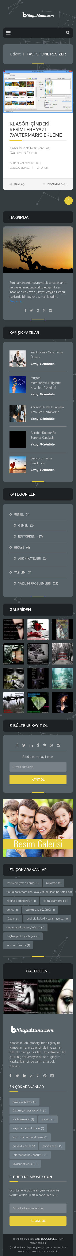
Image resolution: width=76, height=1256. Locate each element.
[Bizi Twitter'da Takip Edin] (24, 745)
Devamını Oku (57, 184)
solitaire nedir (23, 1119)
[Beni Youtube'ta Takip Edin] (44, 310)
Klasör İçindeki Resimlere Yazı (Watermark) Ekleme (36, 129)
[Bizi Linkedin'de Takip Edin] (31, 745)
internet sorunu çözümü (30, 1155)
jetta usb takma (24, 1101)
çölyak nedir (52, 1146)
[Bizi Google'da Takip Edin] (38, 745)
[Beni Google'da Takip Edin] (38, 310)
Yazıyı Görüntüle (43, 364)
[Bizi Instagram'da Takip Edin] (58, 745)
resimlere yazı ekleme (22, 883)
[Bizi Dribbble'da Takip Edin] (51, 745)
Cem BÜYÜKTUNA (46, 1238)
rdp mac (53, 883)
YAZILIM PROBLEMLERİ (38, 583)
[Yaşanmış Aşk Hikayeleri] (38, 13)
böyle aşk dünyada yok (23, 936)
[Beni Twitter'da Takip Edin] (31, 310)
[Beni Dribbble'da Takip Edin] (44, 1076)
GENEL (21, 514)
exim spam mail (55, 901)
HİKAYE (22, 547)
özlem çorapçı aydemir (29, 1110)
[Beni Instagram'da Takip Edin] (50, 310)
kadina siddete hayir (21, 901)
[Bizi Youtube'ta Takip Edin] (44, 745)
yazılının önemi (18, 945)
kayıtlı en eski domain (28, 1128)
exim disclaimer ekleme (30, 1137)
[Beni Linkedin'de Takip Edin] (24, 1076)
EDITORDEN (30, 536)
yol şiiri (48, 1119)
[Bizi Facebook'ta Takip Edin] (17, 745)
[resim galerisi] (38, 828)
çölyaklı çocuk (24, 1146)
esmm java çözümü (40, 909)
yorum (42, 168)
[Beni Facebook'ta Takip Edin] (25, 310)
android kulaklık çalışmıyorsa (47, 918)
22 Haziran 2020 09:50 (24, 163)
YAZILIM (22, 572)
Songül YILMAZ (20, 168)
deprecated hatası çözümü (25, 927)
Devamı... (17, 301)
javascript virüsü (25, 1164)
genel (12, 909)
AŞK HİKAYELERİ (32, 558)
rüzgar (13, 918)
